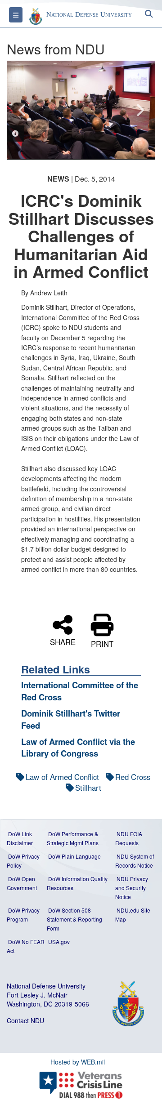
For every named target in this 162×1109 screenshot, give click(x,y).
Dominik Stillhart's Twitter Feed (70, 719)
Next (139, 110)
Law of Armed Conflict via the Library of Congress (78, 747)
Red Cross (132, 776)
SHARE (63, 641)
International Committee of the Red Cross (79, 691)
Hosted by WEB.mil (77, 1061)
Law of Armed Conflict (62, 776)
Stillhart (88, 787)
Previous (23, 110)
